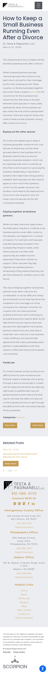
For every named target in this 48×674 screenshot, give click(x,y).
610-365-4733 (24, 493)
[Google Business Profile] (14, 503)
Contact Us (24, 614)
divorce (33, 92)
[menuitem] (24, 591)
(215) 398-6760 (24, 573)
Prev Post (10, 425)
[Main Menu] (38, 5)
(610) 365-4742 (24, 548)
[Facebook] (28, 503)
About (24, 594)
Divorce (20, 417)
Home (24, 590)
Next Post (38, 425)
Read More (10, 463)
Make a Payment (24, 618)
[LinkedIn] (33, 503)
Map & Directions (24, 527)
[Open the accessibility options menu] (42, 668)
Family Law (24, 598)
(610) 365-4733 (24, 523)
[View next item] (15, 470)
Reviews (24, 602)
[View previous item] (4, 470)
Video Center (24, 610)
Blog (24, 606)
